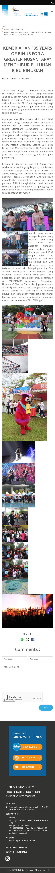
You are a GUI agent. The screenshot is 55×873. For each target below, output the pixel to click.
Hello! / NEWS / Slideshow (13, 29)
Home (4, 26)
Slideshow (24, 78)
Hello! (5, 78)
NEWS (13, 78)
